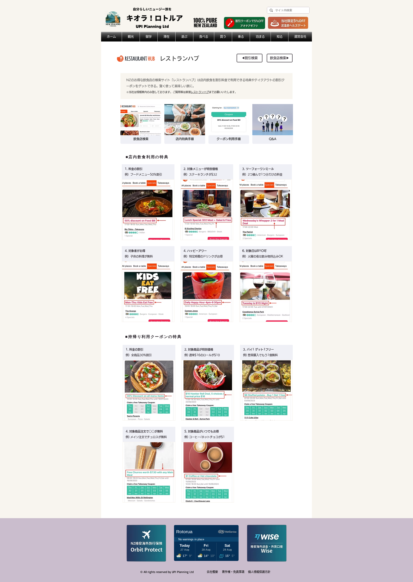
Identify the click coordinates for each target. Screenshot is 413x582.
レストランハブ (200, 92)
